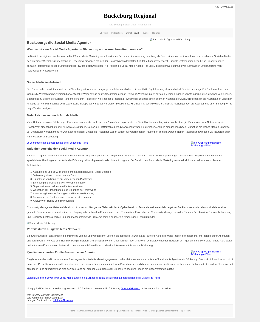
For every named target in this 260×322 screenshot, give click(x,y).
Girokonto (112, 311)
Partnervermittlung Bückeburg (91, 311)
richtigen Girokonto (63, 300)
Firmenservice (140, 311)
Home (72, 311)
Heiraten (156, 33)
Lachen (160, 311)
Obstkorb (104, 33)
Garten (152, 311)
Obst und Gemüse (130, 288)
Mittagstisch (117, 33)
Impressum (185, 311)
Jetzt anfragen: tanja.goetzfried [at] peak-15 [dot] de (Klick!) (58, 143)
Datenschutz (172, 311)
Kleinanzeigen (125, 311)
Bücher (145, 33)
